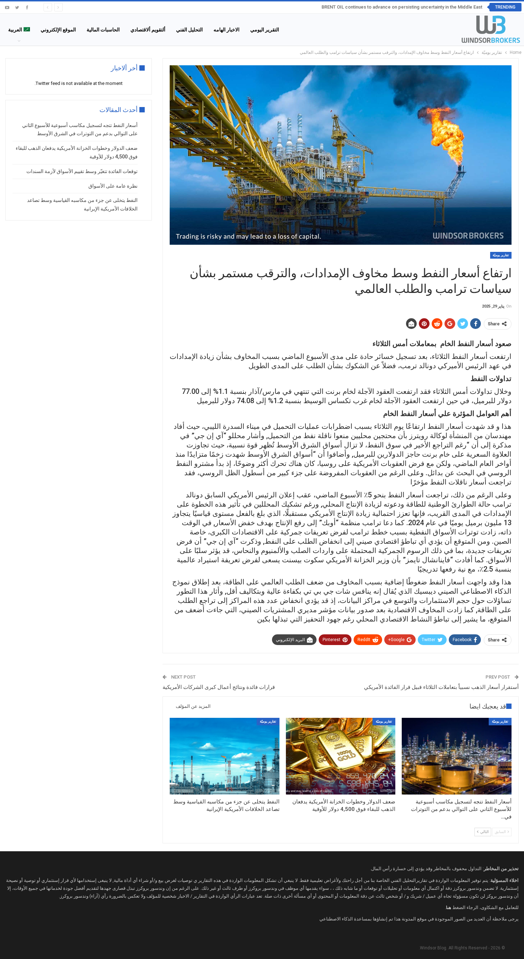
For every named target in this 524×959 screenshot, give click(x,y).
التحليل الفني (189, 29)
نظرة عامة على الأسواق (113, 186)
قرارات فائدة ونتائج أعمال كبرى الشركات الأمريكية (219, 687)
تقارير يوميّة (501, 255)
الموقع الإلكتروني (58, 29)
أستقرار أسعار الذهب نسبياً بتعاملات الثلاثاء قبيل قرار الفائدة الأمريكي (441, 687)
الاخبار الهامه (227, 29)
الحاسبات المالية (103, 29)
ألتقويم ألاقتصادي (147, 29)
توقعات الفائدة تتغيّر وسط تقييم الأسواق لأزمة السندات (82, 171)
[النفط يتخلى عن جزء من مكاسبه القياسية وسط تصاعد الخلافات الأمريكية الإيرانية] (224, 756)
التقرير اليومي (264, 29)
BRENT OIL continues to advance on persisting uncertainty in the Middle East (402, 7)
